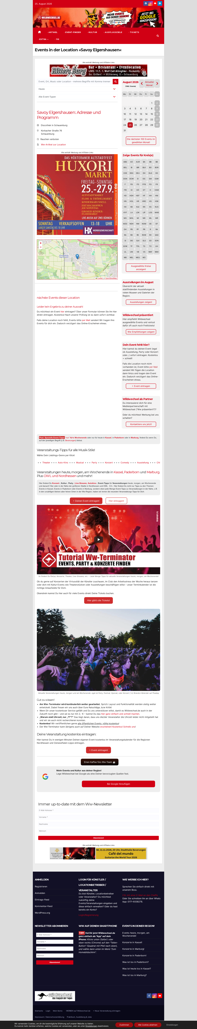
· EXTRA (42, 39)
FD (138, 184)
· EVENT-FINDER (72, 32)
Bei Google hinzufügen (118, 784)
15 (152, 114)
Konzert (81, 462)
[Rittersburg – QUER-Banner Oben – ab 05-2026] (98, 853)
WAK (157, 252)
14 (146, 114)
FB (131, 184)
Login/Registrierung (88, 915)
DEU (138, 173)
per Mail (86, 320)
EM (150, 179)
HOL (131, 201)
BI (131, 167)
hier (62, 311)
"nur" (76, 438)
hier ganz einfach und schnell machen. (120, 713)
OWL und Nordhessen (60, 476)
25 (130, 125)
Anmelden (40, 893)
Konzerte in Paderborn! (134, 955)
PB (131, 229)
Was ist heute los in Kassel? (136, 968)
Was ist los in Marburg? (134, 975)
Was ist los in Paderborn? (135, 962)
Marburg (135, 438)
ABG (125, 162)
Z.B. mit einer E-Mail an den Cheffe (140, 895)
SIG (131, 241)
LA (131, 212)
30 (157, 125)
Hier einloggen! (116, 500)
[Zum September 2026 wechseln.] (157, 83)
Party (67, 462)
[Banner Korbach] (98, 70)
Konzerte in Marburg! (133, 949)
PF (138, 229)
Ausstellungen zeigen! (141, 302)
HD (125, 195)
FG (150, 184)
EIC (144, 179)
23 (157, 119)
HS (150, 201)
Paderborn (119, 438)
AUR (138, 162)
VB (138, 252)
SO (150, 241)
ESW (157, 179)
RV (150, 235)
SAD (156, 235)
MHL (131, 218)
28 (146, 125)
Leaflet (100, 278)
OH (125, 229)
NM (137, 224)
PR (144, 229)
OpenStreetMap (111, 278)
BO (150, 167)
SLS (144, 241)
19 (135, 119)
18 (130, 119)
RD (131, 235)
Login (48, 1011)
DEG (131, 173)
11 (130, 114)
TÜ (150, 246)
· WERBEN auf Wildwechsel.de (77, 1011)
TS (144, 246)
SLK (137, 241)
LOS (150, 212)
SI (125, 241)
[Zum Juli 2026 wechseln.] (142, 83)
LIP (144, 212)
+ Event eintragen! (98, 750)
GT (144, 190)
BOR (156, 167)
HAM (157, 190)
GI (131, 190)
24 (124, 125)
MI (138, 218)
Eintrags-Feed (42, 899)
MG (125, 218)
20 (141, 119)
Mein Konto (57, 1011)
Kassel (108, 438)
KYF (125, 212)
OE (150, 224)
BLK (144, 167)
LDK (137, 212)
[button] (158, 35)
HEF (138, 195)
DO (156, 173)
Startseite (39, 1011)
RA (157, 229)
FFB (144, 184)
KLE (137, 207)
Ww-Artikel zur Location (53, 144)
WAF (150, 252)
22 (151, 119)
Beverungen (70, 440)
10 (125, 114)
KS (150, 207)
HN (125, 201)
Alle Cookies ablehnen (147, 1025)
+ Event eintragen (141, 386)
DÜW (131, 179)
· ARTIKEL (52, 32)
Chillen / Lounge (137, 462)
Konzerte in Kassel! (132, 942)
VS (144, 252)
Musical (52, 462)
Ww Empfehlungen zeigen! (141, 331)
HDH (131, 195)
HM (156, 195)
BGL (125, 167)
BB (150, 162)
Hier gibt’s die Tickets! (98, 600)
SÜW (125, 246)
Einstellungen (91, 1026)
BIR (138, 167)
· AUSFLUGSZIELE (112, 32)
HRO (144, 201)
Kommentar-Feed (43, 906)
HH (150, 195)
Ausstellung (115, 462)
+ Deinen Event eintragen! (86, 500)
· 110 (56, 39)
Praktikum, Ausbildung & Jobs (79, 1017)
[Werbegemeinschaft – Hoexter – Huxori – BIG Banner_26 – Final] (77, 194)
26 (135, 125)
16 (157, 114)
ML (150, 218)
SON (157, 241)
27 (141, 125)
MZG (125, 224)
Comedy (97, 462)
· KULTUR (92, 32)
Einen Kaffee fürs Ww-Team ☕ (99, 762)
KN (144, 207)
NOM (144, 224)
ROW (144, 235)
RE (138, 235)
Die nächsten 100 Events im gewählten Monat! (141, 141)
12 (135, 114)
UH (156, 246)
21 (146, 119)
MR (156, 218)
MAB (157, 212)
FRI (125, 190)
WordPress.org (42, 912)
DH (144, 173)
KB (131, 207)
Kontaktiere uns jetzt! (141, 424)
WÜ (144, 257)
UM (131, 252)
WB (125, 257)
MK (144, 218)
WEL (131, 257)
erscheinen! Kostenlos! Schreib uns (117, 726)
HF (144, 195)
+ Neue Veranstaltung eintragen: (107, 1011)
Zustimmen (124, 1025)
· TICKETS (133, 32)
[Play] (98, 539)
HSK (156, 201)
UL (125, 252)
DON (125, 179)
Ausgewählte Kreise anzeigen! (141, 268)
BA (144, 162)
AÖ (131, 162)
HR (138, 201)
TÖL (138, 246)
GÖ (137, 190)
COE (125, 173)
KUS (156, 207)
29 (151, 125)
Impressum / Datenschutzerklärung (49, 1017)
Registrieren (41, 886)
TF (131, 246)
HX (125, 207)
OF (156, 224)
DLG (150, 173)
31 (125, 130)
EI (138, 179)
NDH (131, 224)
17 (125, 119)
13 (141, 114)
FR (157, 184)
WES (138, 257)
